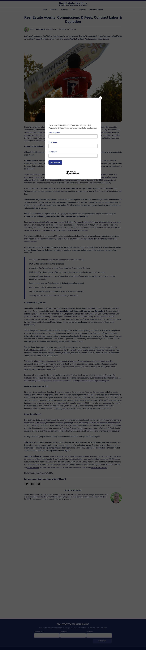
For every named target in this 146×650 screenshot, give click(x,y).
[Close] (100, 98)
